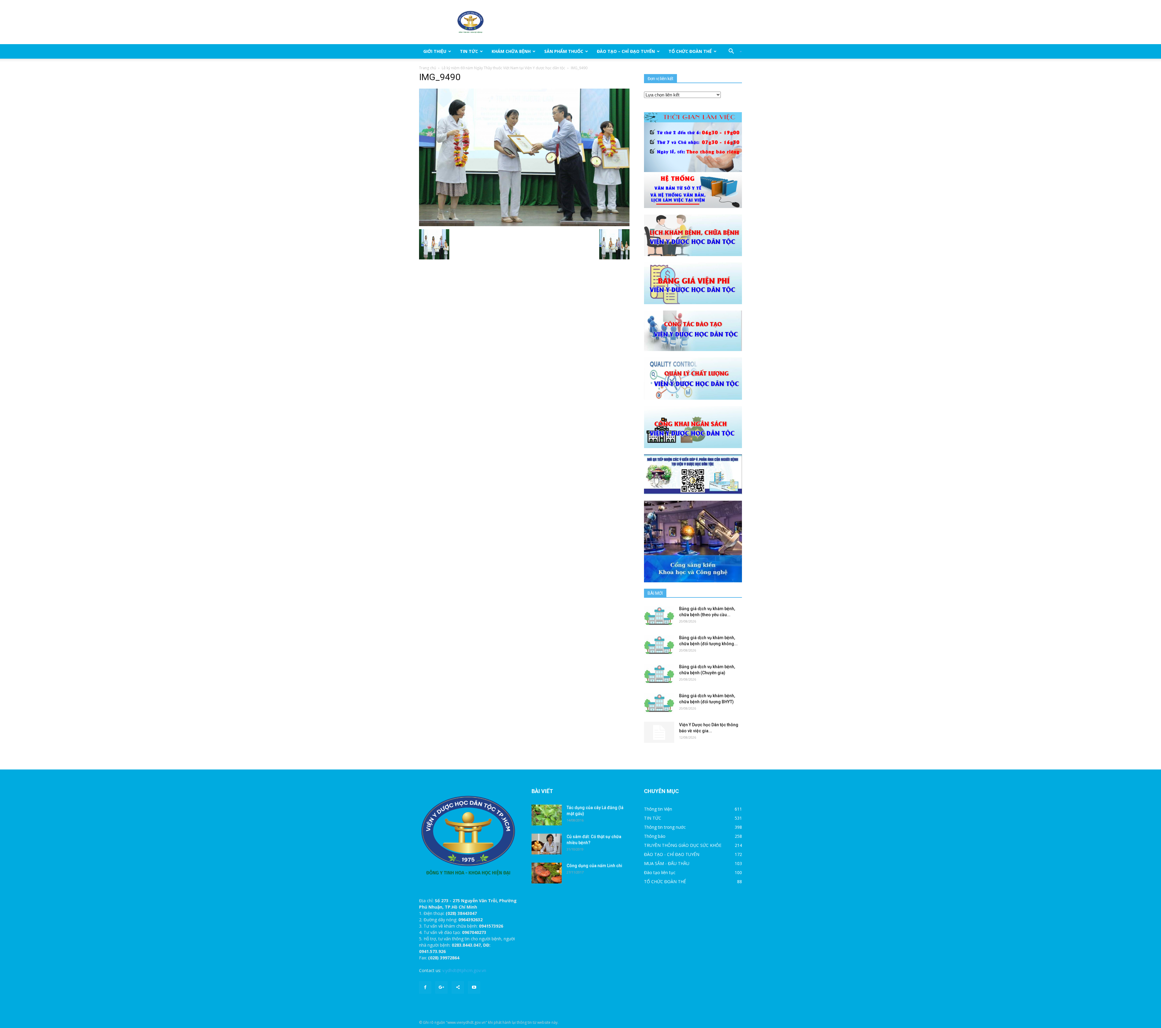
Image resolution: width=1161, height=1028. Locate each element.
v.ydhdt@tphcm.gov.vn (464, 970)
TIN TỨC (469, 51)
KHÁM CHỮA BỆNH (511, 51)
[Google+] (441, 987)
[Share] (458, 987)
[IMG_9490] (524, 157)
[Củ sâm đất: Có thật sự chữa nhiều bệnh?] (547, 844)
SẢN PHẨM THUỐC (563, 51)
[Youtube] (474, 987)
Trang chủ (427, 67)
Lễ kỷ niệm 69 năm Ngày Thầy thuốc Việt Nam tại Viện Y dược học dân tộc (503, 67)
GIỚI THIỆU (434, 51)
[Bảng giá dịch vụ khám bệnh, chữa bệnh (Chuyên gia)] (659, 674)
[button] (733, 51)
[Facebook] (425, 987)
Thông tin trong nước (665, 827)
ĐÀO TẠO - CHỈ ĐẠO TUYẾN (671, 854)
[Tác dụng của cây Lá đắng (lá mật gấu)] (547, 815)
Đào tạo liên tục (659, 872)
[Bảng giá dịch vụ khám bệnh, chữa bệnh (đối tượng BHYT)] (659, 703)
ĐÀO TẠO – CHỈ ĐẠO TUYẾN (626, 51)
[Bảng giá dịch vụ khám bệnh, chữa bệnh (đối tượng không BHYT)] (659, 645)
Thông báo (654, 836)
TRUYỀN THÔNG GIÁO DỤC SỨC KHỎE (682, 845)
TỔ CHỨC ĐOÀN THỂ (690, 51)
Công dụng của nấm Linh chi (594, 865)
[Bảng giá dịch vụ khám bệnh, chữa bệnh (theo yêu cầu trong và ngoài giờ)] (659, 616)
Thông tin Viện (658, 809)
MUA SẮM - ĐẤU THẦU (666, 863)
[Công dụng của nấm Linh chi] (547, 873)
